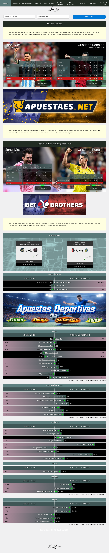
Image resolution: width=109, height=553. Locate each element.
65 (58, 360)
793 (57, 346)
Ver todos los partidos (29, 264)
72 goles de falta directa (47, 360)
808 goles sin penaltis (45, 346)
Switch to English (103, 3)
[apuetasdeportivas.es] (54, 310)
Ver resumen (42, 83)
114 (41, 353)
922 (51, 339)
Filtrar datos (89, 17)
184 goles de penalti (51, 353)
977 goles (58, 339)
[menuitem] (5, 3)
